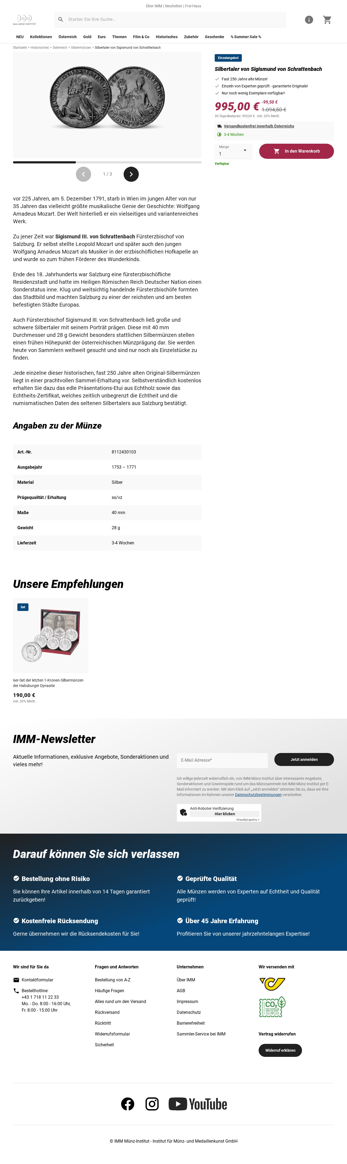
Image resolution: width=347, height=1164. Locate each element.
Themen (119, 37)
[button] (60, 19)
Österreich (68, 37)
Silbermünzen (81, 48)
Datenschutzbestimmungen (258, 795)
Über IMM (154, 6)
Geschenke (214, 37)
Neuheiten (173, 6)
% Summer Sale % (246, 37)
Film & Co (141, 37)
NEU (20, 37)
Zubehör (191, 37)
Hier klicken (225, 814)
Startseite (20, 48)
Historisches (167, 37)
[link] (24, 20)
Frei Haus (193, 6)
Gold (87, 37)
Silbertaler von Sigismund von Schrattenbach (128, 48)
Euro (102, 37)
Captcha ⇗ (248, 819)
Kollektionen (41, 37)
